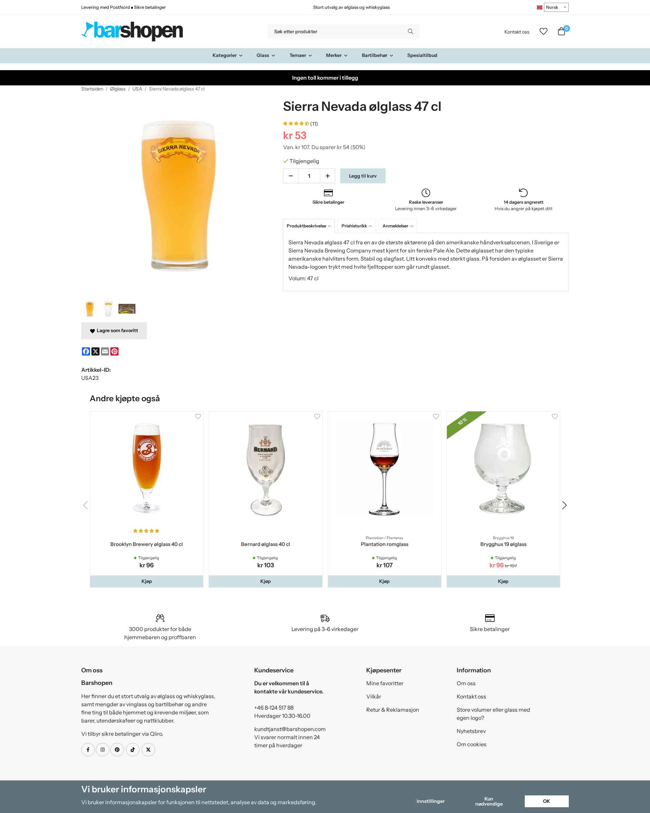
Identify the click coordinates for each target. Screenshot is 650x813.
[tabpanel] (426, 262)
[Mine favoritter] (543, 31)
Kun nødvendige (489, 801)
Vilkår (373, 696)
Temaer (297, 55)
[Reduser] (290, 175)
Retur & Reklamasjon (392, 709)
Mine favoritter (385, 683)
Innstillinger (431, 801)
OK (546, 801)
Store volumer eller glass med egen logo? (493, 713)
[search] (410, 31)
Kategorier (225, 55)
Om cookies (471, 744)
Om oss (466, 683)
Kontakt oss (516, 32)
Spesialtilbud (422, 55)
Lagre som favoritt (116, 330)
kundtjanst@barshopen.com (290, 729)
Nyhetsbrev (471, 731)
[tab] (310, 226)
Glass (263, 55)
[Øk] (327, 175)
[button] (146, 581)
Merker (334, 55)
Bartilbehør (374, 55)
